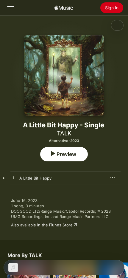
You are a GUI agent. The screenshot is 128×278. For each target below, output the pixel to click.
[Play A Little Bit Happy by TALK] (13, 178)
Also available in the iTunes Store (42, 225)
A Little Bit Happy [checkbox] (35, 178)
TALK (64, 133)
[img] (63, 7)
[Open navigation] (10, 7)
